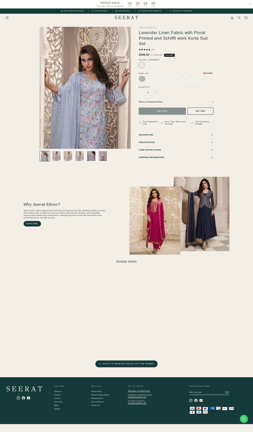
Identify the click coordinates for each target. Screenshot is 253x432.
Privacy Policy (96, 391)
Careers (57, 398)
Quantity (144, 87)
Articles (57, 409)
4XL (195, 78)
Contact (57, 395)
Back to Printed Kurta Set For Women (128, 364)
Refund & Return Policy (100, 395)
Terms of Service (97, 402)
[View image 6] (103, 156)
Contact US (95, 405)
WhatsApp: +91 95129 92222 (139, 391)
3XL (186, 78)
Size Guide (208, 73)
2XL (178, 78)
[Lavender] (141, 65)
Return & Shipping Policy (150, 102)
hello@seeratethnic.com (137, 397)
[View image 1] (45, 156)
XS (142, 78)
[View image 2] (56, 156)
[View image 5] (91, 156)
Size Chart (58, 402)
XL (170, 78)
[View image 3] (68, 156)
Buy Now (200, 111)
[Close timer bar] (250, 4)
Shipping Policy (97, 398)
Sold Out (162, 111)
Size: (143, 73)
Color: (149, 60)
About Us (57, 391)
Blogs (56, 405)
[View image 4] (79, 156)
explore (32, 224)
